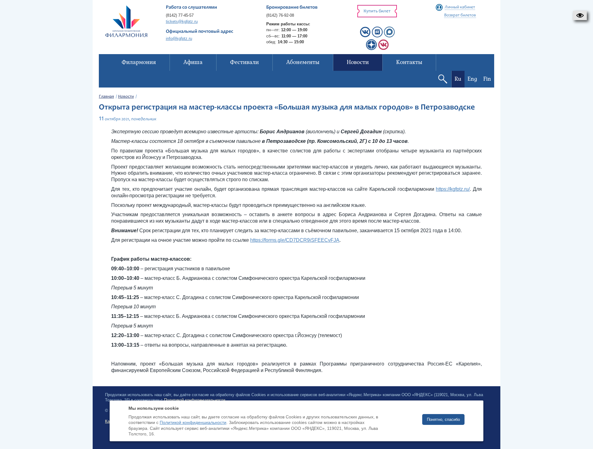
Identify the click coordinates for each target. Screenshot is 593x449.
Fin (487, 79)
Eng (472, 79)
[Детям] (383, 48)
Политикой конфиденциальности (193, 422)
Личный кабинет (460, 7)
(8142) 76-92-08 (280, 15)
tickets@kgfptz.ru (182, 21)
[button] (580, 15)
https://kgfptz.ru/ (453, 189)
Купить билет (377, 11)
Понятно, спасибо (443, 419)
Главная (106, 97)
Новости (126, 97)
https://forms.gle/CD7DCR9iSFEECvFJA (294, 240)
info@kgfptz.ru (179, 38)
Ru (458, 79)
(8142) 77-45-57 (180, 15)
